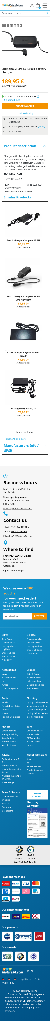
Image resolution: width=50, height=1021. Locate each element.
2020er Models (33, 734)
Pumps (5, 685)
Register (39, 616)
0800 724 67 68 (19, 531)
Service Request (34, 766)
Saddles (5, 709)
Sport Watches (8, 738)
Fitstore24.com (29, 990)
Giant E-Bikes (33, 688)
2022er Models (33, 741)
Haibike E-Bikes (34, 681)
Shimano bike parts (16, 438)
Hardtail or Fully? (9, 765)
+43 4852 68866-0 (20, 526)
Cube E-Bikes (33, 674)
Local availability (25, 113)
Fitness (30, 745)
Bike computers (9, 677)
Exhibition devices (35, 730)
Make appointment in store (17, 508)
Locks (4, 674)
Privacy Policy (8, 982)
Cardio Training (9, 730)
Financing (6, 807)
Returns (5, 803)
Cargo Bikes (32, 653)
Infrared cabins (9, 741)
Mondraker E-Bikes (35, 685)
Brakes (5, 713)
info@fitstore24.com (21, 536)
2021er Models (33, 738)
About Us (31, 759)
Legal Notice (25, 979)
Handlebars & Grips (11, 717)
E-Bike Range (8, 782)
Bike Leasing (7, 810)
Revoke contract (37, 795)
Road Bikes (7, 639)
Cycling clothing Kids (36, 709)
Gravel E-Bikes (33, 642)
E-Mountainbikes (34, 639)
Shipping (6, 800)
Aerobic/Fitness (9, 745)
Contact (30, 773)
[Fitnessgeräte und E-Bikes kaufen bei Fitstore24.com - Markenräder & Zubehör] (12, 5)
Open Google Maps (13, 570)
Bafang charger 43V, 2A (23, 408)
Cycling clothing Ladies (37, 702)
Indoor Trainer (8, 656)
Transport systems (10, 688)
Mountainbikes (9, 642)
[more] (41, 126)
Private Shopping (35, 770)
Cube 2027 (7, 660)
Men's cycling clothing (37, 706)
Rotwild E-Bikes (34, 677)
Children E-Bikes (34, 650)
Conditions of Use (10, 796)
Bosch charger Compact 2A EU (23, 240)
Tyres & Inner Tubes (11, 706)
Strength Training (10, 734)
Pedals (5, 702)
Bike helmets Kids (35, 717)
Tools (4, 681)
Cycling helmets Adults (37, 713)
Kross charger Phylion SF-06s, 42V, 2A (23, 354)
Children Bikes (8, 653)
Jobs (29, 762)
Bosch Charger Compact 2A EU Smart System (23, 298)
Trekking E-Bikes (34, 646)
